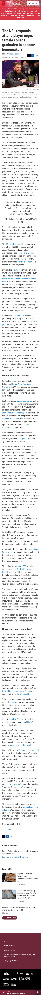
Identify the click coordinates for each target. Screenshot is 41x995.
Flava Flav (31, 722)
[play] (3, 992)
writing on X (14, 784)
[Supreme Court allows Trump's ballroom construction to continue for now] (9, 877)
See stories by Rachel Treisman (15, 857)
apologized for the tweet (20, 745)
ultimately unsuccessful (12, 413)
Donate (34, 3)
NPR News (8, 829)
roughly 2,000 (20, 566)
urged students (27, 438)
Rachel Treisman (15, 54)
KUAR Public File (9, 946)
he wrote (17, 767)
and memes (29, 253)
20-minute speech (14, 244)
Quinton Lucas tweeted (29, 750)
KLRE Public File (9, 950)
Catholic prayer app (10, 419)
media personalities (22, 694)
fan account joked (19, 315)
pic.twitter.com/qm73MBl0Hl (20, 214)
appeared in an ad (24, 401)
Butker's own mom (24, 262)
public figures (17, 719)
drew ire (15, 270)
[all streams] (38, 992)
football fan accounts (11, 691)
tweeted (14, 702)
